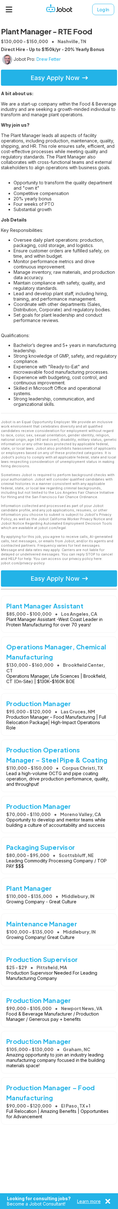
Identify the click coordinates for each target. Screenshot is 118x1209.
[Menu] (9, 9)
